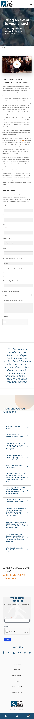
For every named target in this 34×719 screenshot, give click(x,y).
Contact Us (17, 664)
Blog (17, 681)
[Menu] (31, 4)
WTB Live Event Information (13, 576)
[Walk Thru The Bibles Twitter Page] (9, 652)
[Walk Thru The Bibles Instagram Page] (14, 652)
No (6, 277)
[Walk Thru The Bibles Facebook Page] (3, 652)
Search (17, 716)
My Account (5, 716)
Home (5, 47)
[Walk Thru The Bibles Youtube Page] (19, 652)
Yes (6, 273)
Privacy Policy (17, 692)
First (4, 215)
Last (4, 224)
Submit (10, 332)
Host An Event (17, 687)
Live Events (11, 47)
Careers (17, 670)
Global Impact (17, 675)
